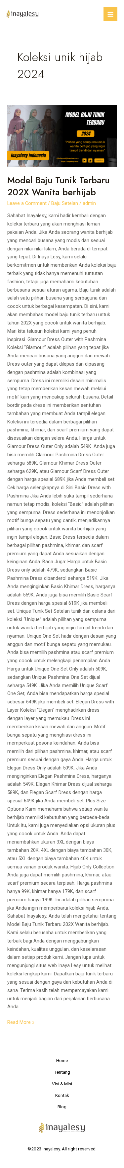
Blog (62, 1106)
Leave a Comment (27, 203)
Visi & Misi (62, 1083)
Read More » (20, 1021)
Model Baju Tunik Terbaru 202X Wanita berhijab (58, 186)
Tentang (62, 1072)
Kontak (62, 1095)
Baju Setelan (64, 203)
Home (62, 1060)
